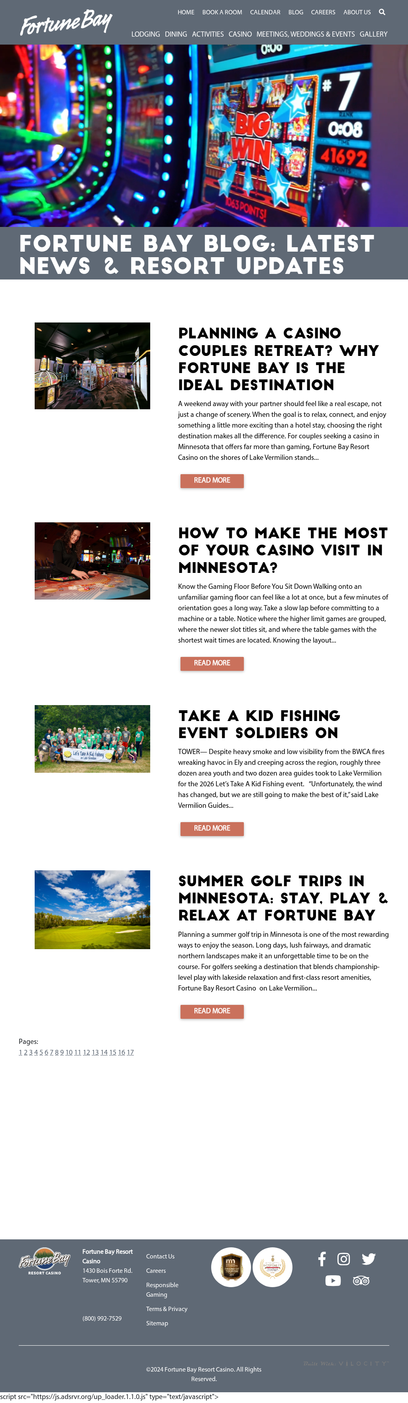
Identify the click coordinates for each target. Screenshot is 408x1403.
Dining (176, 35)
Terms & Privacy (167, 1309)
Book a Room (222, 13)
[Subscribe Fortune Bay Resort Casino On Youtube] (333, 1282)
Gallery (374, 35)
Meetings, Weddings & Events (306, 35)
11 (77, 1053)
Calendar (265, 13)
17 (130, 1053)
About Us (357, 13)
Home (186, 13)
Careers (323, 13)
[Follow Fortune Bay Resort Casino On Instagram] (344, 1260)
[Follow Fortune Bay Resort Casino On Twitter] (369, 1260)
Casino (240, 35)
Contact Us (160, 1257)
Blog (295, 13)
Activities (208, 35)
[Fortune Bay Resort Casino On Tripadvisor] (361, 1282)
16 (121, 1053)
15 (112, 1053)
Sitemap (157, 1324)
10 (69, 1053)
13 (95, 1053)
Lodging (145, 35)
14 (104, 1053)
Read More (212, 481)
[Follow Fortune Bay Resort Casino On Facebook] (322, 1260)
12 (86, 1053)
